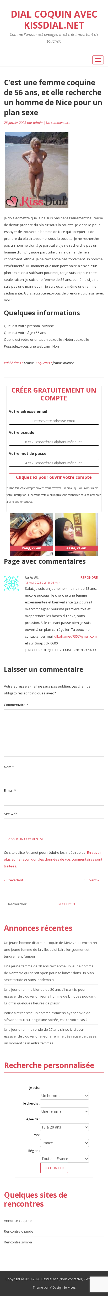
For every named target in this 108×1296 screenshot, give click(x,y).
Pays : (36, 1135)
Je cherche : (31, 1103)
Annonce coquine (18, 1220)
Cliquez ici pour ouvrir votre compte (54, 477)
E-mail (10, 790)
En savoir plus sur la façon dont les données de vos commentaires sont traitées (53, 859)
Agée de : (33, 1119)
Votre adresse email (28, 411)
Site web (11, 813)
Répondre (89, 577)
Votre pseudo (21, 432)
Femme (29, 362)
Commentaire (16, 704)
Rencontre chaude (18, 1231)
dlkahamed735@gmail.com (75, 636)
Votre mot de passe (27, 453)
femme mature (63, 362)
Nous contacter (71, 1279)
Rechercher (54, 1168)
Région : (34, 1150)
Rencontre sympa (18, 1242)
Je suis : (34, 1087)
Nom (9, 767)
